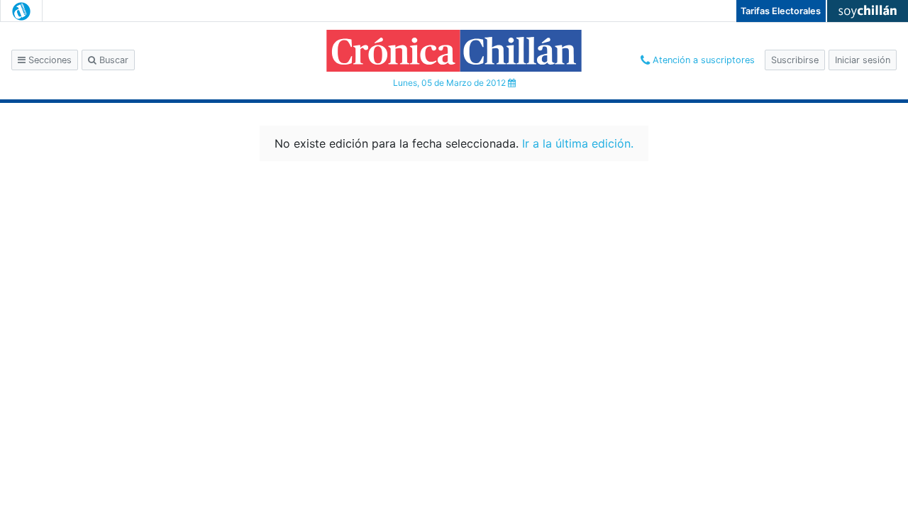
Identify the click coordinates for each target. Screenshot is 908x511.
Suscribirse (795, 60)
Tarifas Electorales (781, 11)
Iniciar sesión (862, 60)
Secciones (49, 60)
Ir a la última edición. (577, 143)
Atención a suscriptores (702, 60)
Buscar (112, 60)
